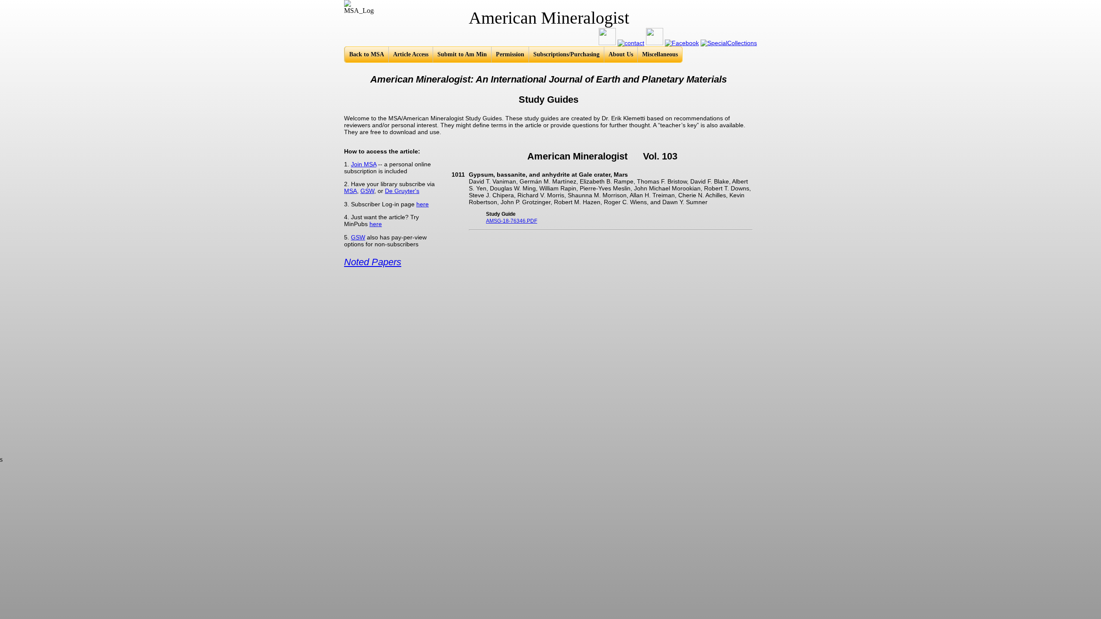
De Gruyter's (402, 190)
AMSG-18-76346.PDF (511, 221)
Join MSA (363, 164)
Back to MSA (366, 54)
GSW (367, 190)
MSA (350, 190)
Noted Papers (372, 262)
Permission (510, 54)
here (422, 204)
